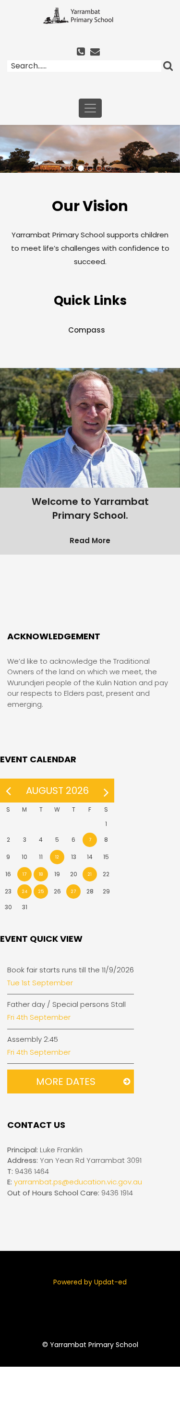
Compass (86, 330)
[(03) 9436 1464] (82, 52)
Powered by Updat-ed (90, 1282)
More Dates (66, 1081)
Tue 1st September (40, 983)
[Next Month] (106, 790)
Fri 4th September (39, 1017)
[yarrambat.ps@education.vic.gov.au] (96, 52)
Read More (90, 540)
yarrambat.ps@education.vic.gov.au (78, 1182)
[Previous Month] (8, 790)
